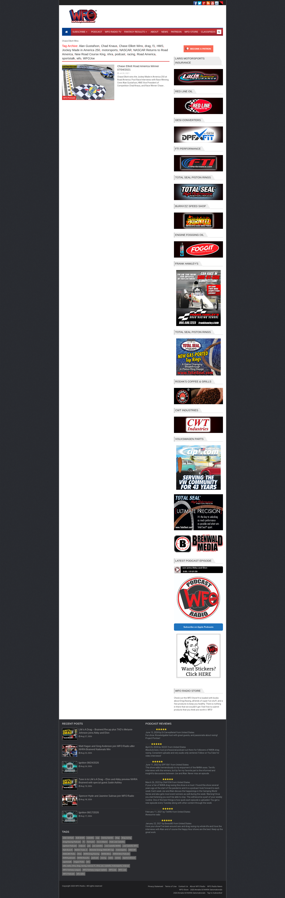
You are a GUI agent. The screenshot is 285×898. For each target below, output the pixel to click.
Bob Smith (80, 838)
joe (89, 846)
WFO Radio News (214, 886)
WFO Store (183, 890)
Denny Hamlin (107, 838)
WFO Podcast (69, 98)
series (117, 858)
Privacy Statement (155, 886)
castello (90, 838)
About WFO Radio (197, 886)
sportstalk (68, 58)
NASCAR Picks (69, 854)
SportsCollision (129, 858)
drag (148, 46)
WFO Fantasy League (71, 870)
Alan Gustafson (89, 46)
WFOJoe (89, 58)
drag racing (126, 838)
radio (111, 858)
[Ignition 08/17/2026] (69, 817)
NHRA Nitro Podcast (121, 854)
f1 (153, 46)
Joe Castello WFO (130, 846)
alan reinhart (68, 838)
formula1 (91, 842)
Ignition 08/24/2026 (89, 762)
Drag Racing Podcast (71, 842)
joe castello (97, 846)
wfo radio (80, 874)
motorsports (110, 50)
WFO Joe (122, 870)
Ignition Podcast (69, 846)
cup (97, 838)
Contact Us (183, 886)
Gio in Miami (102, 842)
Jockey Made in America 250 (81, 50)
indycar (82, 846)
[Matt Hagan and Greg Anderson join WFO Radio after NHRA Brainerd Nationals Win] (69, 751)
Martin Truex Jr (81, 850)
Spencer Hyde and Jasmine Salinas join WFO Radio (106, 796)
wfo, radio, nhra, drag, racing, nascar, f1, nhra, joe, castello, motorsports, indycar (96, 866)
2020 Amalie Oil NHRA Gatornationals (206, 890)
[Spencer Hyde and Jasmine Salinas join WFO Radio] (69, 800)
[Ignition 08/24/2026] (69, 767)
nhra (110, 54)
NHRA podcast (69, 858)
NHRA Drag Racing (91, 854)
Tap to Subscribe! (214, 893)
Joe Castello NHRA (112, 846)
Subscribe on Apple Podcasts (198, 627)
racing (131, 54)
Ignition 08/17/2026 (89, 812)
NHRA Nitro (106, 854)
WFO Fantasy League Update (95, 870)
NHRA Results (83, 858)
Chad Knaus (109, 46)
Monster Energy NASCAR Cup (102, 850)
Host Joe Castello (117, 842)
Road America (146, 54)
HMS (160, 46)
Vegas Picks (79, 862)
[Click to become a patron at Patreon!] (198, 53)
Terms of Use (170, 886)
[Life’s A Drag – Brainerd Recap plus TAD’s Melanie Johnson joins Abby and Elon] (69, 734)
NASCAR (125, 50)
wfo (79, 58)
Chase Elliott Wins (131, 46)
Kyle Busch (67, 850)
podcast (120, 54)
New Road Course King (90, 54)
